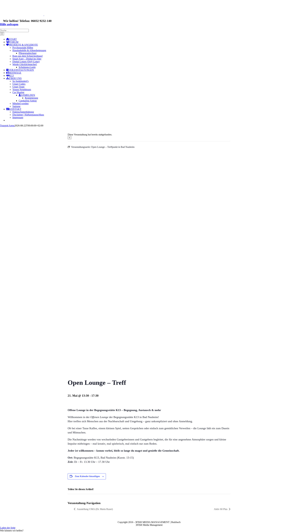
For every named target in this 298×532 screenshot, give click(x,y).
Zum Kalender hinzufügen (87, 476)
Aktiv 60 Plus (220, 509)
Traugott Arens (7, 125)
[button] (11, 530)
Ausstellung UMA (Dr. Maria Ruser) (95, 509)
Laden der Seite (7, 527)
